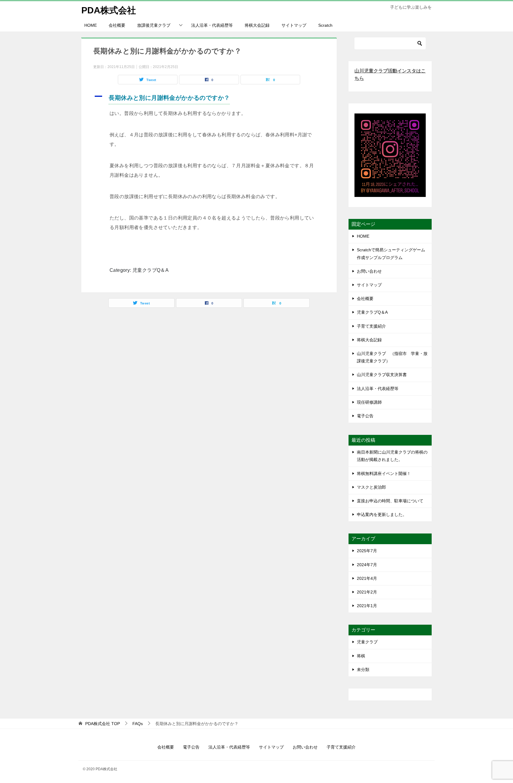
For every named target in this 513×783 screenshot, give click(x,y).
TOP (102, 723)
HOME (90, 25)
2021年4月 (367, 578)
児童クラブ (367, 642)
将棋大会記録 (257, 25)
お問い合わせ (369, 271)
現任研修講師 (369, 402)
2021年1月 (367, 605)
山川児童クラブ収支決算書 (382, 374)
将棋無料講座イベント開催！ (384, 473)
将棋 (361, 655)
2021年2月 (367, 592)
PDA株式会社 (108, 10)
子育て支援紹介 (371, 326)
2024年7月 (367, 564)
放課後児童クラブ (153, 25)
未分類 (363, 669)
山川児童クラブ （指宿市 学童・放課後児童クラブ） (392, 357)
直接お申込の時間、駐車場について (390, 500)
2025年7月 (367, 550)
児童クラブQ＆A (372, 312)
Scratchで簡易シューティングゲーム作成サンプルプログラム (391, 253)
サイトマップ (293, 25)
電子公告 (365, 415)
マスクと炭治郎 (371, 487)
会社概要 (117, 25)
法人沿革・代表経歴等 (212, 25)
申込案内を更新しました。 (382, 514)
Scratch (325, 25)
